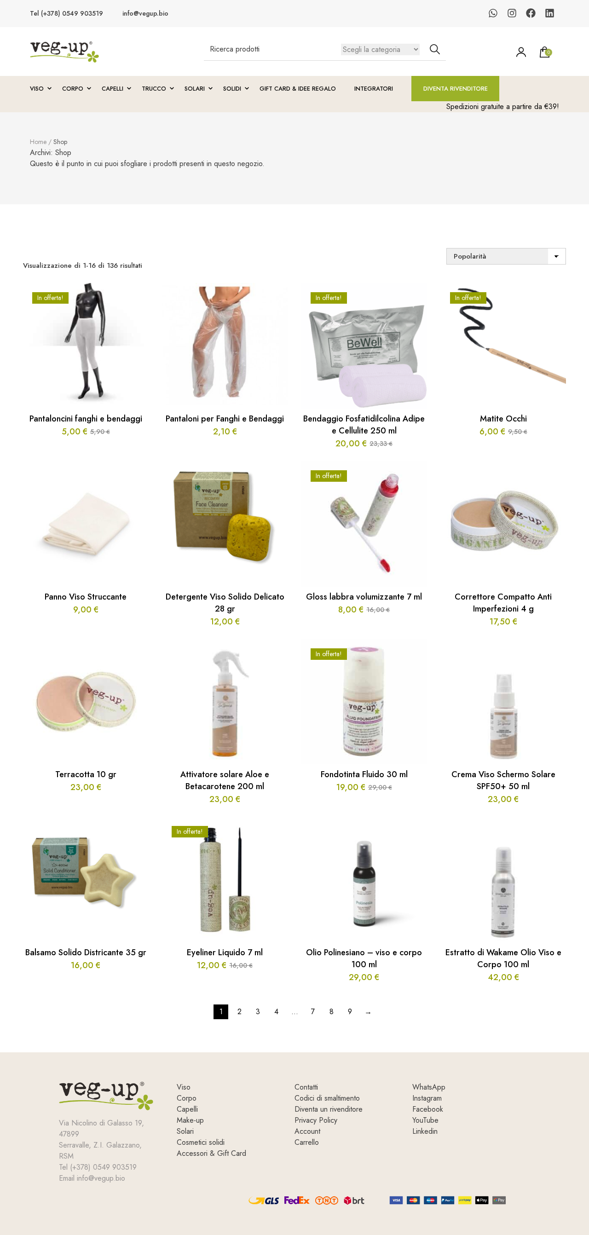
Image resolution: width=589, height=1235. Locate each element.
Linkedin (425, 1131)
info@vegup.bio (145, 13)
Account (307, 1131)
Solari (195, 88)
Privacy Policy (315, 1120)
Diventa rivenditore (455, 88)
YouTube (425, 1120)
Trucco (154, 88)
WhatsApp (428, 1087)
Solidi (232, 88)
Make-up (190, 1120)
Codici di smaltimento (327, 1098)
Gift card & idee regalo (298, 88)
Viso (37, 88)
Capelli (112, 88)
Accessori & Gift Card (211, 1153)
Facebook (427, 1109)
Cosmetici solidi (201, 1142)
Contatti (306, 1087)
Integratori (373, 88)
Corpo (72, 88)
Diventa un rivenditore (328, 1109)
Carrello (306, 1142)
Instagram (427, 1098)
